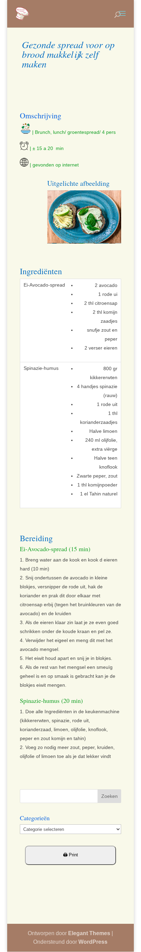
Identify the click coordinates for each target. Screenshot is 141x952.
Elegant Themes (89, 933)
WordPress (92, 942)
